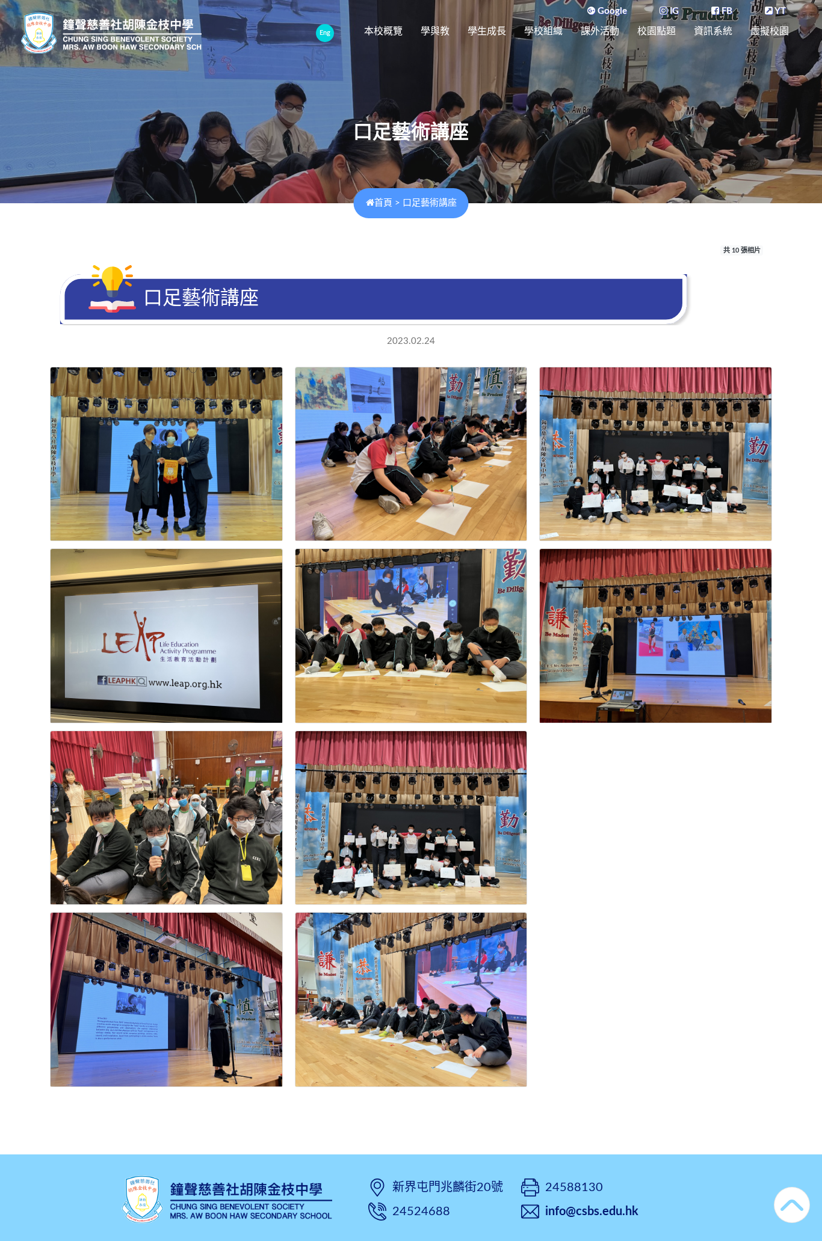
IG (673, 11)
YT (779, 11)
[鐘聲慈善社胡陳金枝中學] (227, 1198)
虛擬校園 (769, 31)
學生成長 (487, 31)
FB (725, 11)
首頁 (383, 202)
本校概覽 (383, 31)
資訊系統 (713, 31)
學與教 (435, 31)
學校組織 (543, 31)
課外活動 (600, 31)
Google (611, 11)
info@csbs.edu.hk (591, 1212)
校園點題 (656, 31)
